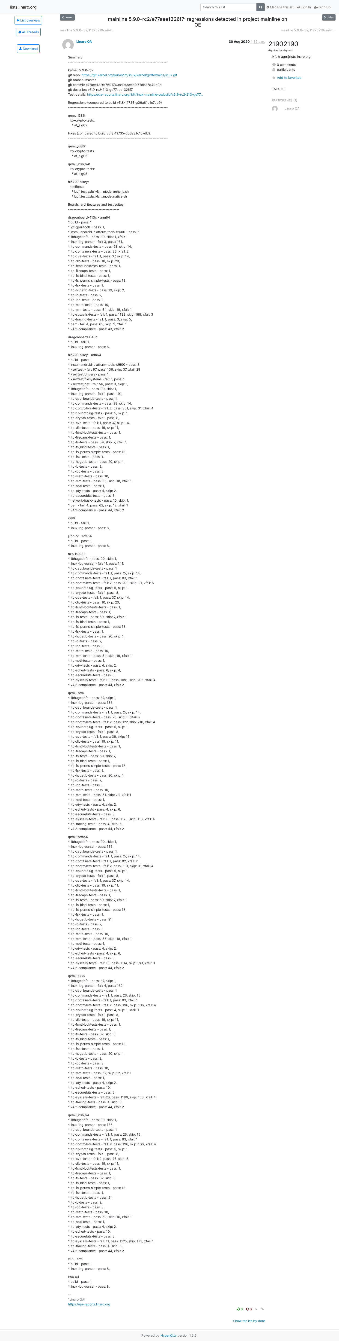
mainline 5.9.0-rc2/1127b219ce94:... (87, 30)
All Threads (30, 32)
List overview (29, 20)
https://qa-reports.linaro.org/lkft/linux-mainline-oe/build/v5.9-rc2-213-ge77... (145, 94)
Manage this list (281, 7)
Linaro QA (84, 41)
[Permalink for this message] (262, 1309)
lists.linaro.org (23, 7)
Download (30, 49)
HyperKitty (169, 1335)
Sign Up (324, 7)
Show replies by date (249, 1321)
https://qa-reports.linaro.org (89, 1304)
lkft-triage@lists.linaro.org (291, 56)
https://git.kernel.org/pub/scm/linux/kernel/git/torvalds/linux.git (129, 75)
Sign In (305, 7)
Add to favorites (289, 77)
